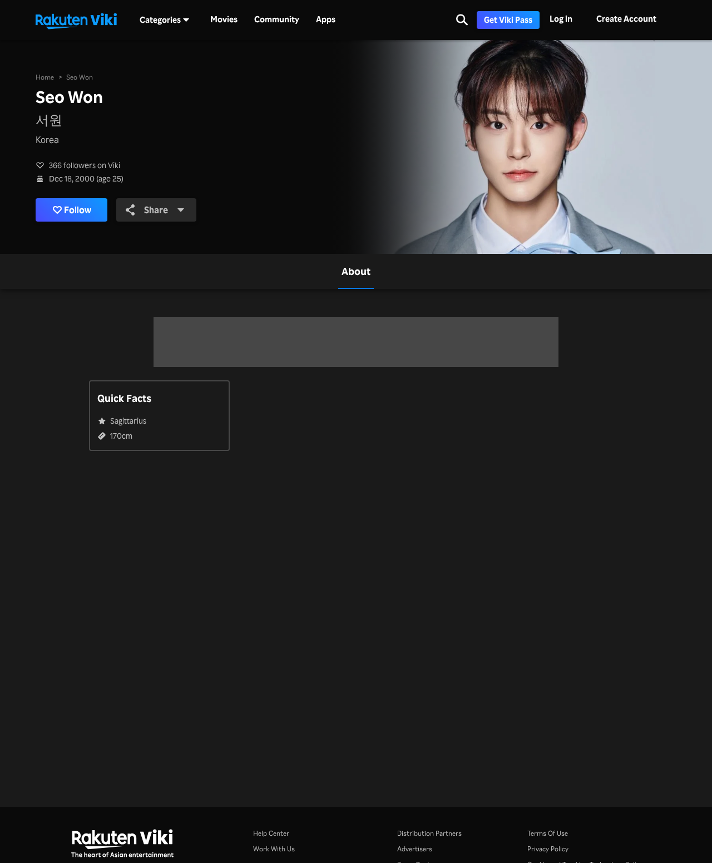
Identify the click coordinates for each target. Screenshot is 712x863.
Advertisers (414, 849)
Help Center (271, 833)
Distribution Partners (429, 833)
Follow (77, 209)
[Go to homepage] (76, 20)
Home (45, 77)
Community (276, 19)
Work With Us (274, 849)
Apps (325, 19)
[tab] (356, 271)
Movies (224, 19)
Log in (561, 18)
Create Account (626, 18)
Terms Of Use (547, 833)
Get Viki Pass (508, 19)
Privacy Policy (547, 849)
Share (156, 209)
